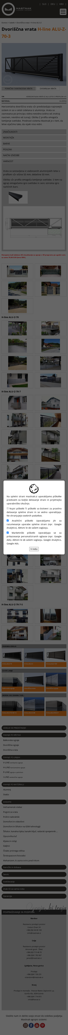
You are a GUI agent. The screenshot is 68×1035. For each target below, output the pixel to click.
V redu (34, 549)
